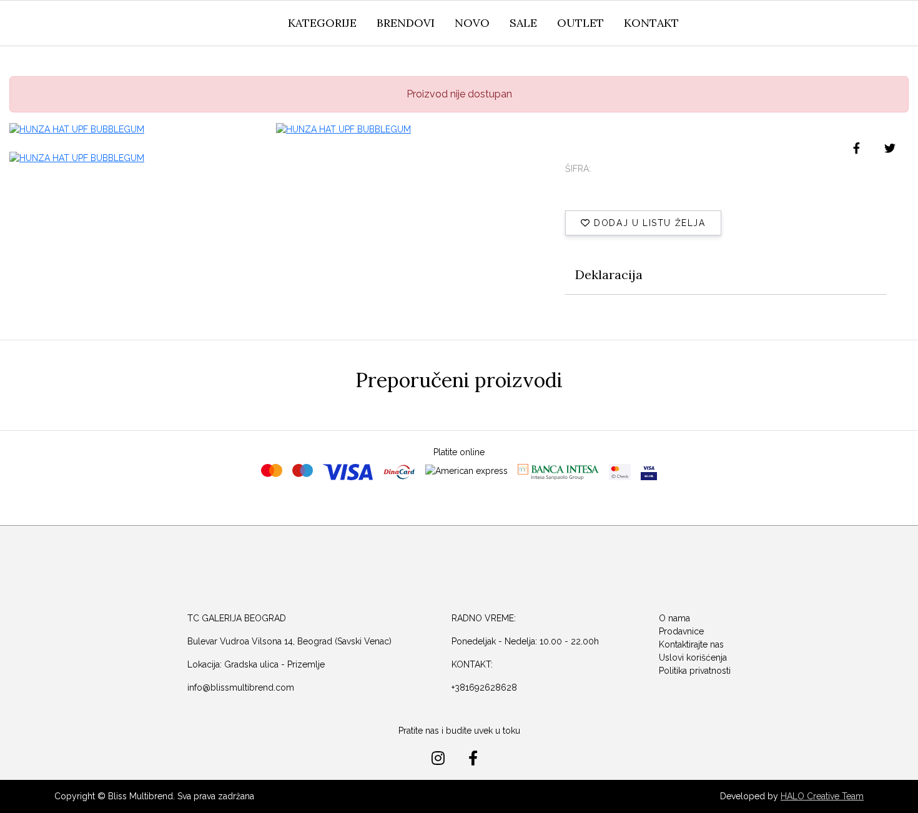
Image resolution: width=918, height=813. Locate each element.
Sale (523, 23)
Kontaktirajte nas (691, 644)
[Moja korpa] (849, 22)
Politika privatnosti (695, 671)
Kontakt (651, 23)
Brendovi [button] (406, 23)
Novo (472, 23)
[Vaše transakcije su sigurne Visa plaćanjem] (649, 472)
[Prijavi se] (820, 24)
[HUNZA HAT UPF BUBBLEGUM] (135, 129)
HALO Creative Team (822, 796)
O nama (674, 618)
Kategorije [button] (322, 23)
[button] (793, 28)
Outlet (580, 23)
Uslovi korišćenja (693, 658)
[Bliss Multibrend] (114, 23)
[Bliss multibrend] (453, 569)
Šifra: (578, 169)
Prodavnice (681, 631)
